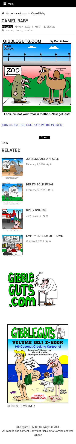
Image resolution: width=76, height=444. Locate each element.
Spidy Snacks (36, 210)
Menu (11, 3)
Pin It (5, 142)
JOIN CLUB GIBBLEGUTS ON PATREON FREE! (32, 125)
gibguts (51, 26)
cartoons (21, 13)
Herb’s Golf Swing (39, 184)
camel (9, 30)
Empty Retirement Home (44, 236)
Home (9, 13)
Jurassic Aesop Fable (42, 159)
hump (19, 30)
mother (29, 30)
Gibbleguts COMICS (27, 427)
